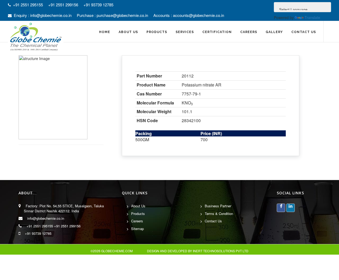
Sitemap (137, 228)
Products (138, 213)
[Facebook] (281, 208)
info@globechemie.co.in (45, 218)
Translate (312, 17)
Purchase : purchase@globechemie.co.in (112, 15)
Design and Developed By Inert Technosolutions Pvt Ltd (197, 251)
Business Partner (218, 205)
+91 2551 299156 (67, 225)
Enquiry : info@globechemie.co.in (43, 15)
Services (185, 32)
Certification (217, 32)
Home (104, 32)
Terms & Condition (219, 213)
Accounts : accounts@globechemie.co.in (188, 15)
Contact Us (303, 32)
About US (128, 32)
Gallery (274, 32)
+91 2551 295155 (39, 225)
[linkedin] (290, 208)
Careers (248, 32)
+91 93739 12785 (38, 233)
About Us (138, 205)
